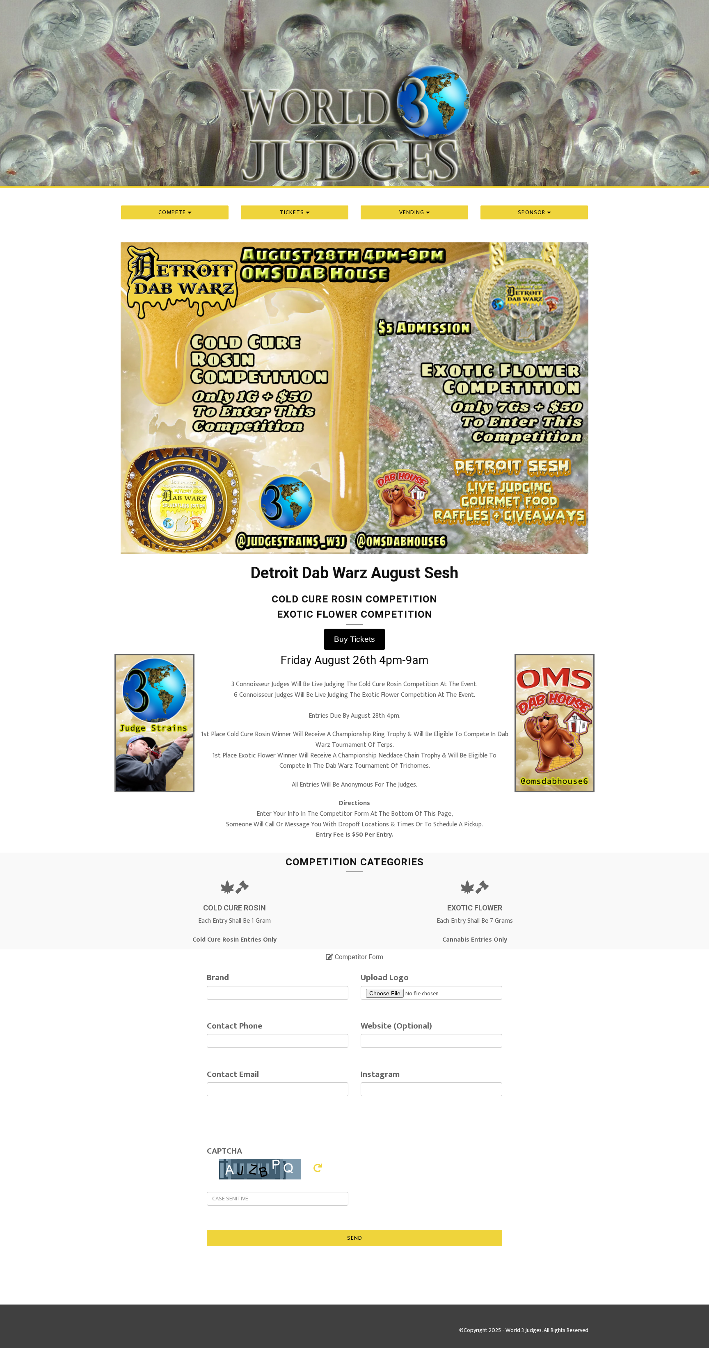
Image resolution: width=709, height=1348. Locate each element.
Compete (173, 212)
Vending (412, 212)
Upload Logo (385, 977)
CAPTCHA (224, 1151)
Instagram (380, 1074)
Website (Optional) (396, 1026)
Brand (218, 977)
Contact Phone (234, 1026)
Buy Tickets (354, 639)
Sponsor (532, 212)
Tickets (293, 212)
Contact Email (233, 1074)
